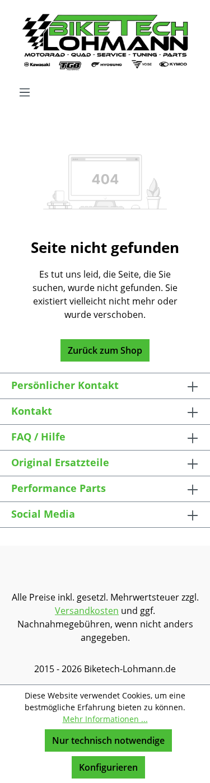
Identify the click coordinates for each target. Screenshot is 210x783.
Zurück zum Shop (105, 350)
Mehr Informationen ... (105, 719)
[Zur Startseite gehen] (105, 42)
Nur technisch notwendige (108, 740)
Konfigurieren (108, 767)
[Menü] (24, 92)
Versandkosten (87, 610)
